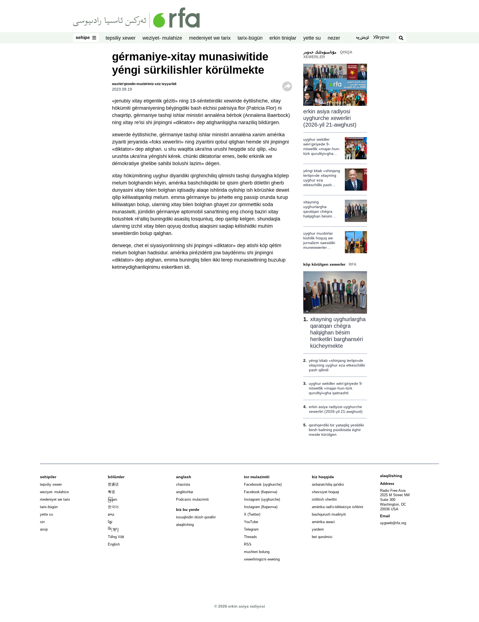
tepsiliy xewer (121, 38)
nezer (334, 38)
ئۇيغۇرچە (362, 38)
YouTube (251, 522)
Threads (250, 537)
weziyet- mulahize (162, 38)
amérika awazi (323, 522)
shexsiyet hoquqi (325, 492)
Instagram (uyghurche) (262, 499)
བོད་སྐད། (113, 529)
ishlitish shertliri (324, 499)
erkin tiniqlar (282, 38)
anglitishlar (184, 492)
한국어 (113, 507)
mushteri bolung (256, 552)
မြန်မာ (112, 499)
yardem (318, 529)
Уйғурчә (381, 37)
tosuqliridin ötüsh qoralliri (196, 517)
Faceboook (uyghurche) (263, 484)
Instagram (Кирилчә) (260, 507)
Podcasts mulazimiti (192, 499)
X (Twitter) (252, 514)
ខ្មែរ (110, 522)
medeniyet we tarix (210, 38)
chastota (183, 484)
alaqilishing (185, 525)
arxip (44, 529)
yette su (312, 38)
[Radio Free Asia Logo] (136, 17)
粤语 (111, 492)
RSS (247, 544)
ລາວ (111, 514)
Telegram (251, 529)
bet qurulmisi (322, 537)
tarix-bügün (250, 38)
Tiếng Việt (116, 537)
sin (42, 522)
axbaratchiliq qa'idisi (328, 484)
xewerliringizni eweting (262, 559)
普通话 (113, 484)
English (114, 544)
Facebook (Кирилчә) (260, 492)
